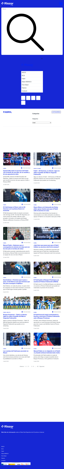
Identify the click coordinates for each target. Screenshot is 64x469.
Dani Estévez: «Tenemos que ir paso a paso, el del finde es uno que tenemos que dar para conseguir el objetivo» (16, 281)
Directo (36, 168)
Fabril (4, 168)
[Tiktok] (18, 436)
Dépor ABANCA (4, 453)
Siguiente (41, 366)
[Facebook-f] (23, 436)
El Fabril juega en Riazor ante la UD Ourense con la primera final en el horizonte (14, 208)
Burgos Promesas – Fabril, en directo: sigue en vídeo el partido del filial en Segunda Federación (15, 316)
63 (37, 366)
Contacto (3, 460)
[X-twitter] (13, 436)
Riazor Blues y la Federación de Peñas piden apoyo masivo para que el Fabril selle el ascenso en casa (46, 209)
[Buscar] (25, 32)
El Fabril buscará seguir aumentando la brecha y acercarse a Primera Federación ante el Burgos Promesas (47, 316)
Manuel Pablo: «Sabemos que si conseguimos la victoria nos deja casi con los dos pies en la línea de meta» (16, 247)
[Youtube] (3, 436)
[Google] (28, 436)
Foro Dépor (3, 456)
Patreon (3, 458)
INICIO (2, 446)
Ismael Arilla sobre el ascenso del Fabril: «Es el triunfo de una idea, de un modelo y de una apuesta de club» (16, 172)
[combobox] (9, 9)
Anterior (22, 366)
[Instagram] (8, 436)
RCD (2, 449)
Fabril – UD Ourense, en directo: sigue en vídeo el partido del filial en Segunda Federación (47, 172)
